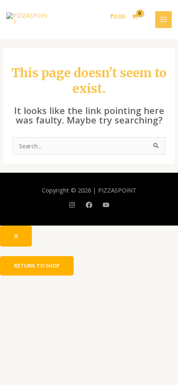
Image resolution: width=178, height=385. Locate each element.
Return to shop (37, 265)
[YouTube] (106, 205)
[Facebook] (89, 205)
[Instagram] (72, 205)
